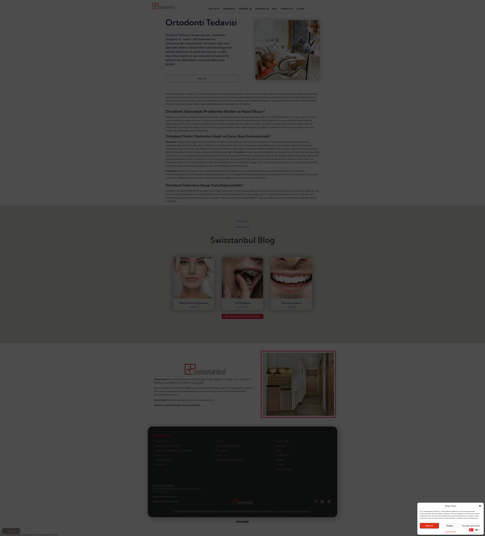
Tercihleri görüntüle (471, 526)
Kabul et (429, 526)
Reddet (449, 526)
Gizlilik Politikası (450, 531)
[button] (480, 506)
